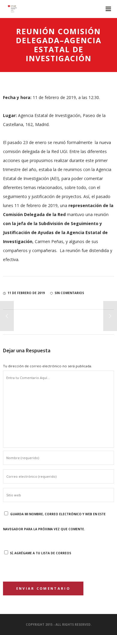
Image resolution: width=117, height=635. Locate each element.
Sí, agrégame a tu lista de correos (40, 553)
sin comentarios (69, 293)
